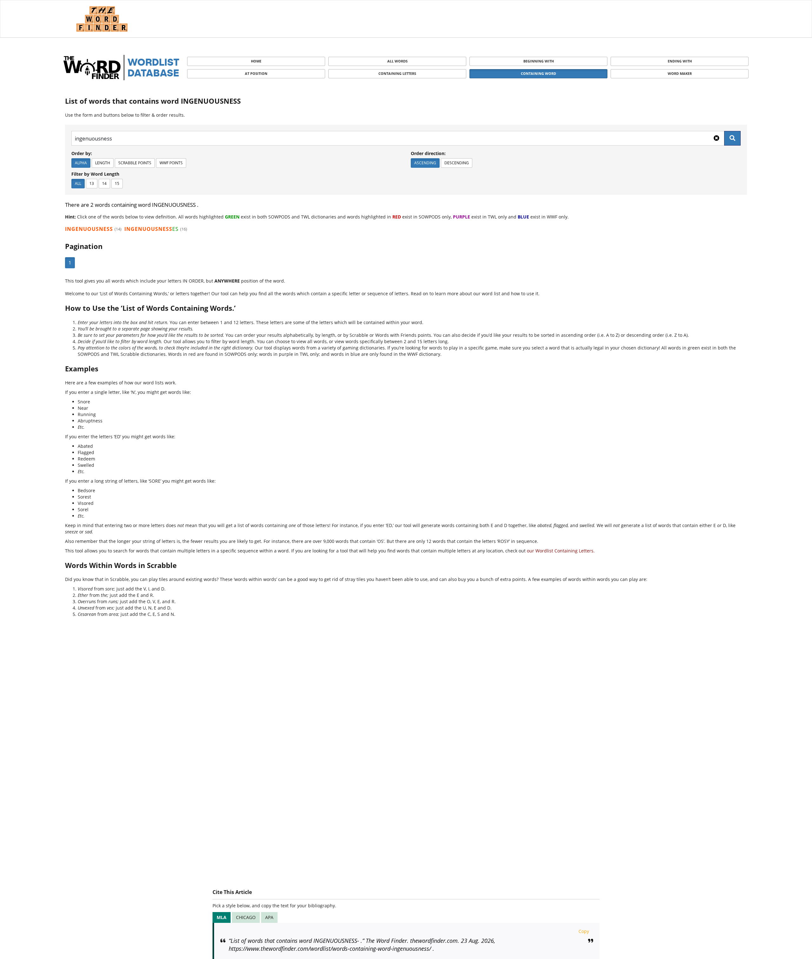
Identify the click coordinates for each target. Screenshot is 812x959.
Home (256, 61)
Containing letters (397, 73)
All (78, 183)
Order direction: (428, 153)
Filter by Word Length (95, 174)
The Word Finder (102, 19)
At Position (256, 73)
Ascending (425, 163)
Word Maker (680, 73)
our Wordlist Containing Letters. (561, 551)
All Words (397, 61)
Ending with (680, 61)
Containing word (538, 73)
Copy (584, 931)
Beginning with (538, 61)
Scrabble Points (134, 163)
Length (102, 163)
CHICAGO (246, 917)
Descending (456, 163)
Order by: (81, 153)
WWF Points (171, 163)
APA (269, 917)
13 (91, 183)
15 (117, 183)
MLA (221, 917)
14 (104, 183)
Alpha (81, 163)
